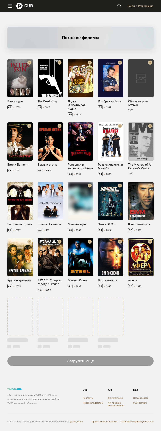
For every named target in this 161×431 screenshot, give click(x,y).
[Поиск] (119, 6)
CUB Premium (140, 403)
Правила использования (104, 421)
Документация (115, 398)
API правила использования (116, 404)
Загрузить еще (80, 361)
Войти (131, 5)
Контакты (88, 398)
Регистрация (145, 5)
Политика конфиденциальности (137, 421)
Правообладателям (93, 403)
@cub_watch (76, 421)
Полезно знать (140, 398)
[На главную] (24, 6)
